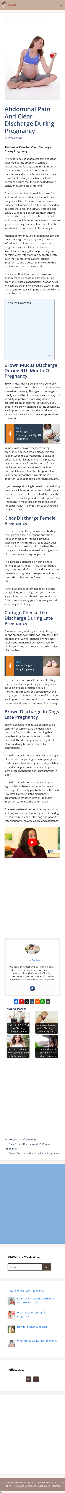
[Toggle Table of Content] (48, 355)
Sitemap (56, 1485)
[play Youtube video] (32, 842)
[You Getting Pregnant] (9, 5)
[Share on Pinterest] (21, 1001)
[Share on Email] (48, 1001)
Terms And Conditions (24, 1485)
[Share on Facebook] (16, 1001)
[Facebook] (32, 988)
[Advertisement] (28, 329)
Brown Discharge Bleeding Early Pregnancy (34, 1153)
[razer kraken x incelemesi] (32, 1492)
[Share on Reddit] (37, 1001)
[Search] (46, 1267)
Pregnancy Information (22, 1139)
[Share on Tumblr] (32, 1001)
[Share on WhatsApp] (42, 1001)
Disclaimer (44, 1485)
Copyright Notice (44, 1482)
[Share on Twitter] (26, 1001)
